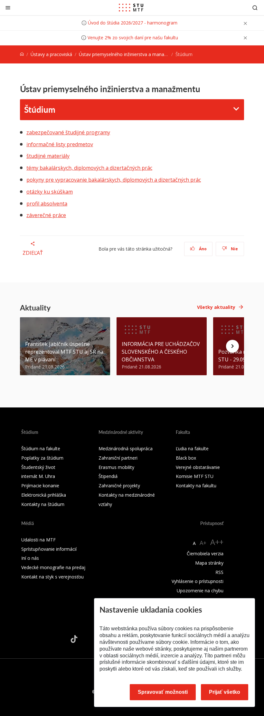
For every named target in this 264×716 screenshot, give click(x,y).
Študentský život (38, 467)
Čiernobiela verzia (205, 553)
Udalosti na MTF (38, 540)
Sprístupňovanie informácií (49, 549)
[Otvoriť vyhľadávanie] (255, 7)
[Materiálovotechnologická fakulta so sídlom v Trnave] (131, 8)
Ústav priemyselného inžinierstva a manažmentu (129, 54)
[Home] (22, 54)
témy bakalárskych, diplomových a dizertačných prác (89, 167)
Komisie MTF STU (194, 476)
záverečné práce (46, 215)
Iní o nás (30, 558)
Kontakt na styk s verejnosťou (52, 577)
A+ (203, 543)
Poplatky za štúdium (42, 458)
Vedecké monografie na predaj (53, 567)
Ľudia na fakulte (192, 448)
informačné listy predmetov (59, 144)
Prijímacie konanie (40, 485)
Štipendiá (108, 476)
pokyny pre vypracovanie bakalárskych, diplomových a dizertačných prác (113, 179)
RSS (219, 572)
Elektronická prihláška (43, 495)
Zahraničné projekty (119, 485)
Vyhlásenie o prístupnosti (197, 581)
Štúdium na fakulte (40, 448)
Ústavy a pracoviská (51, 54)
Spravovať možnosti (163, 692)
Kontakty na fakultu (196, 485)
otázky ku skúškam (49, 191)
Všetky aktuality (216, 307)
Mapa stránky (209, 563)
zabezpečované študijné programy (68, 132)
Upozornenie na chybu (200, 590)
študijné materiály (48, 155)
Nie (234, 249)
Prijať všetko (224, 692)
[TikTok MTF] (74, 639)
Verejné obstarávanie (198, 467)
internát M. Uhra (38, 476)
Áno (202, 249)
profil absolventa (46, 203)
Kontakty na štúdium (42, 504)
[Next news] (232, 346)
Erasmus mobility (116, 467)
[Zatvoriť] (8, 7)
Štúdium (39, 109)
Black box (186, 458)
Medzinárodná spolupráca (126, 448)
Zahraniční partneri (118, 458)
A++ (216, 542)
